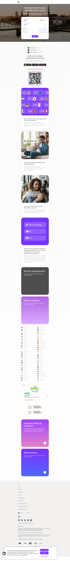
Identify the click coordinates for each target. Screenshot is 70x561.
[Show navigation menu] (52, 2)
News (19, 486)
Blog (19, 483)
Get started (35, 36)
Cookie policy (20, 500)
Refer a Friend (20, 492)
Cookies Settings (44, 556)
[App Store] (27, 65)
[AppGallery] (42, 65)
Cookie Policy (24, 555)
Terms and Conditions (22, 503)
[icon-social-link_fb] (19, 520)
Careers (19, 495)
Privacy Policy (20, 526)
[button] (4, 553)
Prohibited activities (22, 509)
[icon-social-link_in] (22, 520)
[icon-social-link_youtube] (25, 520)
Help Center (20, 489)
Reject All (44, 553)
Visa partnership (21, 497)
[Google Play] (35, 65)
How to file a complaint (22, 506)
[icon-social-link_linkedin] (28, 520)
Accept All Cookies (44, 550)
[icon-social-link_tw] (31, 520)
